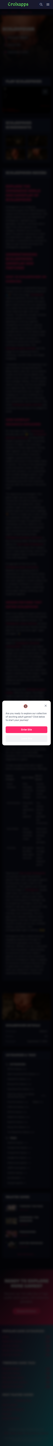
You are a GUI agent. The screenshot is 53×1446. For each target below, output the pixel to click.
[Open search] (41, 4)
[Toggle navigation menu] (48, 4)
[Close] (45, 705)
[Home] (18, 4)
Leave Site (26, 738)
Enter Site (26, 729)
